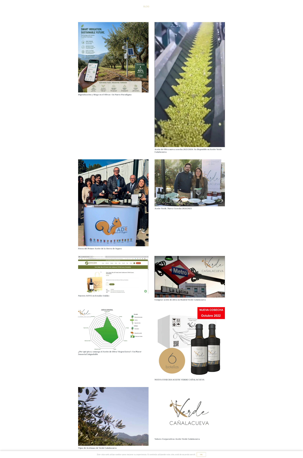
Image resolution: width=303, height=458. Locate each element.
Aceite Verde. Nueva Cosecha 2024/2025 (173, 208)
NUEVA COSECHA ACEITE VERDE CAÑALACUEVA (179, 380)
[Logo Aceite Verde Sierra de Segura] (86, 6)
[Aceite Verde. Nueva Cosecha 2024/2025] (190, 161)
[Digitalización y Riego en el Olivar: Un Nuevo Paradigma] (113, 23)
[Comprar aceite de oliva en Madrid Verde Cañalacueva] (190, 257)
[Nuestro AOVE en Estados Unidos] (113, 257)
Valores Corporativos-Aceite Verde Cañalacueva (177, 439)
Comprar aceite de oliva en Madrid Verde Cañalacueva (180, 300)
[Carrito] (221, 6)
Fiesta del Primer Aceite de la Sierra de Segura (100, 248)
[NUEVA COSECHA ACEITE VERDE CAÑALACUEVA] (190, 309)
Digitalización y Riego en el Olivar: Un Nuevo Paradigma (104, 95)
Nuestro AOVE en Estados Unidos (93, 296)
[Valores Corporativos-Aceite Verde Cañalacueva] (190, 388)
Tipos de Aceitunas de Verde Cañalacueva (97, 448)
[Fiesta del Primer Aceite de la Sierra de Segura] (113, 161)
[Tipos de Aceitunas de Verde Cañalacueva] (113, 388)
